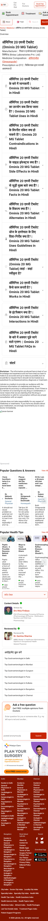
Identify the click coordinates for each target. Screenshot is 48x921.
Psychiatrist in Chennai (38, 805)
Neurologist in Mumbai (22, 814)
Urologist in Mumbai (21, 819)
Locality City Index (31, 889)
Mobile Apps (24, 848)
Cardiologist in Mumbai (22, 796)
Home (2, 28)
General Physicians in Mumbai (22, 790)
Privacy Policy (24, 862)
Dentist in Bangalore (7, 839)
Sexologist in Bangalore (8, 884)
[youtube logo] (42, 843)
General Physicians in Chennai (38, 790)
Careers (22, 845)
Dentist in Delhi (7, 783)
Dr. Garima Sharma (23, 636)
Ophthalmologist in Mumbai (23, 824)
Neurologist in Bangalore (9, 870)
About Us (22, 840)
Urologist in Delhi (7, 816)
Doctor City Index (16, 889)
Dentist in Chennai (37, 784)
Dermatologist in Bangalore (10, 865)
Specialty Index (7, 893)
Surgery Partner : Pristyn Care (25, 854)
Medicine (10, 28)
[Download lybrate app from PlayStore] (40, 856)
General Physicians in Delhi (6, 788)
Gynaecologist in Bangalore (10, 855)
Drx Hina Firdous (21, 610)
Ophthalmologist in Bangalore (10, 879)
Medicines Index (7, 905)
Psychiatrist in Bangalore (9, 860)
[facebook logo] (36, 840)
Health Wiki (34, 893)
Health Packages (33, 905)
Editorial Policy (25, 865)
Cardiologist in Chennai (38, 796)
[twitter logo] (42, 840)
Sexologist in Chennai (38, 828)
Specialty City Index (21, 893)
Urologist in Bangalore (8, 874)
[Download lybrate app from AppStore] (40, 861)
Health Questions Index (24, 897)
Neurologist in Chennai (38, 814)
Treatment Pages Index (28, 909)
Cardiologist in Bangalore (9, 851)
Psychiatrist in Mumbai (22, 805)
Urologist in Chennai (37, 819)
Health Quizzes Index (9, 901)
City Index (5, 889)
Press (21, 867)
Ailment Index (20, 905)
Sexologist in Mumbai (22, 828)
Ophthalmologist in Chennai (39, 824)
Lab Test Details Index (9, 909)
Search (45, 22)
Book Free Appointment (40, 5)
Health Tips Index (7, 897)
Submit (38, 736)
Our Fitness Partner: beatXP (25, 859)
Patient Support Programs (11, 913)
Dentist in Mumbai (20, 784)
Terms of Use (24, 850)
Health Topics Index (26, 901)
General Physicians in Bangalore (9, 845)
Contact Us (23, 843)
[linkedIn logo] (36, 843)
